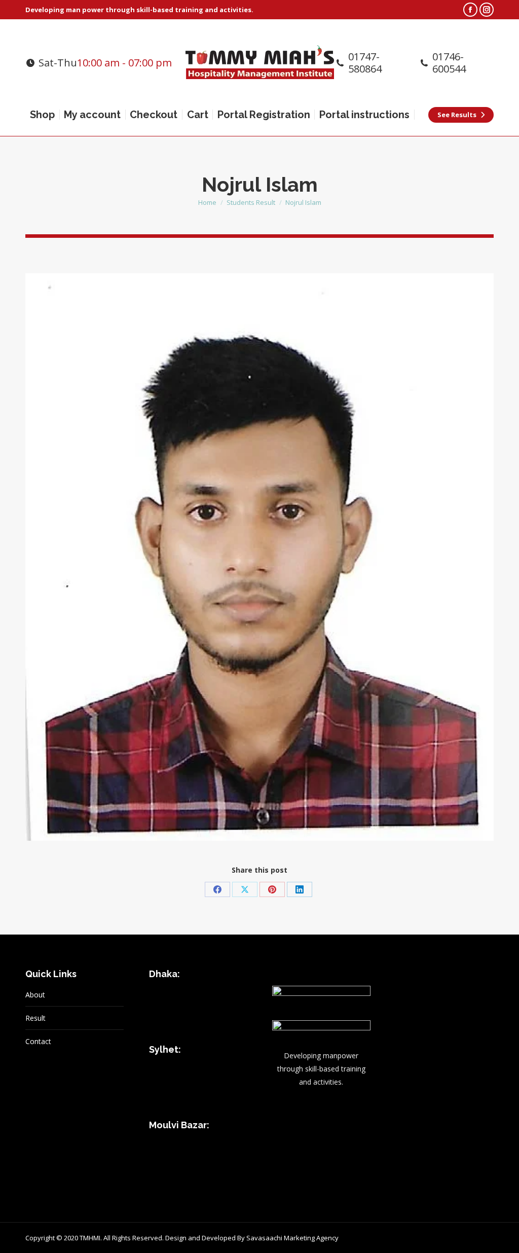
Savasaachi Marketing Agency (292, 1237)
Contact (38, 1041)
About (35, 994)
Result (35, 1018)
